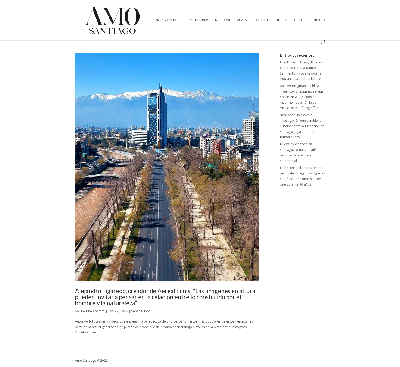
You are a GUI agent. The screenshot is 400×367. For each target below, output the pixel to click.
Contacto (317, 20)
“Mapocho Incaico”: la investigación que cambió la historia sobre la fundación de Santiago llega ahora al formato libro (302, 126)
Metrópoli (223, 20)
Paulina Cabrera (93, 311)
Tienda (282, 20)
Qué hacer (263, 20)
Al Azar (243, 20)
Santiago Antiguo (167, 20)
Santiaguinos (198, 20)
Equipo (298, 20)
